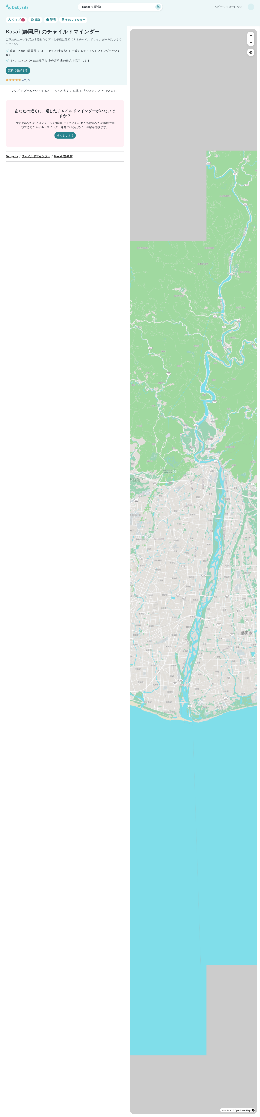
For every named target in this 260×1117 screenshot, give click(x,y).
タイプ (17, 19)
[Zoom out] (250, 42)
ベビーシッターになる (228, 6)
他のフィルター (75, 19)
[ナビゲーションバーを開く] (251, 7)
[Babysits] (17, 7)
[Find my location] (250, 52)
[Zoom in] (250, 35)
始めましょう (65, 135)
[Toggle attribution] (253, 1110)
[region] (193, 571)
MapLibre (226, 1110)
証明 (52, 19)
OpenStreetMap (242, 1110)
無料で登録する (18, 70)
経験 (37, 19)
